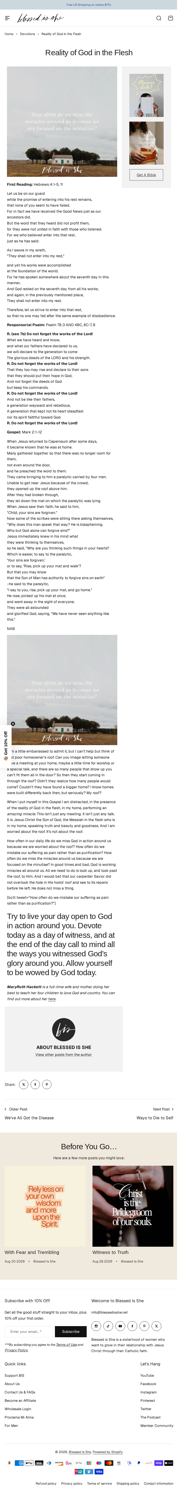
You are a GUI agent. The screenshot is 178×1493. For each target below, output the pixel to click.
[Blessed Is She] (40, 18)
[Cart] (170, 18)
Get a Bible (146, 174)
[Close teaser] (13, 723)
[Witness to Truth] (132, 1206)
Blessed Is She (78, 1468)
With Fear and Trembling (32, 1252)
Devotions (27, 34)
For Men (11, 1442)
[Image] (146, 95)
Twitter (142, 1425)
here (51, 998)
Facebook (145, 1400)
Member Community (153, 1442)
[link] (23, 1084)
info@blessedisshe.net (108, 1328)
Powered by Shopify (106, 1468)
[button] (6, 746)
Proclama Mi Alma (19, 1433)
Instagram (145, 1408)
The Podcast (147, 1433)
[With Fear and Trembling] (45, 1206)
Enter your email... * (25, 1348)
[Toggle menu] (7, 18)
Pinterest (144, 1417)
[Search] (158, 18)
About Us (12, 1400)
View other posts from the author (63, 1054)
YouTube (143, 1392)
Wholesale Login (18, 1425)
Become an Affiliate (20, 1417)
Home (9, 34)
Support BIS (14, 1392)
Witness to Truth (110, 1252)
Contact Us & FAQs (20, 1408)
